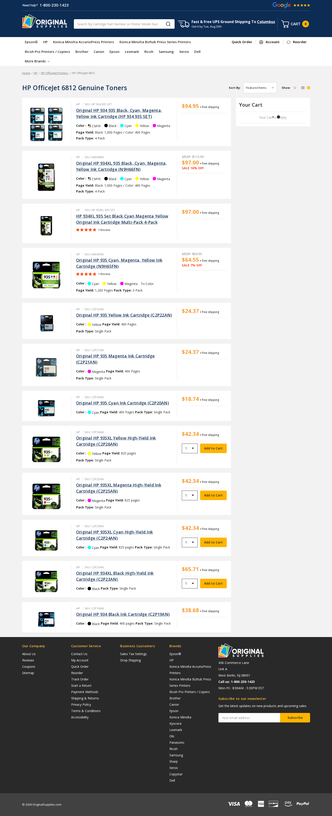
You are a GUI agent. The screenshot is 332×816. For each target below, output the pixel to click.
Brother (81, 51)
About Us (29, 654)
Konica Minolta (180, 717)
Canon (99, 51)
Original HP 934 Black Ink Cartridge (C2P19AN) (123, 614)
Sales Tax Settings (133, 654)
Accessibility (80, 717)
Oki (171, 736)
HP (45, 42)
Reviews (28, 660)
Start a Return (81, 685)
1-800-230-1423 (54, 5)
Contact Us (79, 654)
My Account (80, 660)
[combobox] (124, 24)
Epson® (31, 42)
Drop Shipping (130, 660)
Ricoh (148, 51)
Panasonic (177, 742)
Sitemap (28, 673)
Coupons (28, 666)
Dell (197, 51)
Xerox (184, 51)
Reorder (77, 673)
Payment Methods (84, 692)
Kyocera (175, 723)
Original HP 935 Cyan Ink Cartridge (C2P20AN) (122, 403)
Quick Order (80, 666)
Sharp (173, 761)
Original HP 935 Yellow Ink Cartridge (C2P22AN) (124, 315)
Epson (114, 51)
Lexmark (132, 51)
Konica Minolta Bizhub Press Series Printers (155, 42)
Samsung (166, 51)
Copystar (175, 774)
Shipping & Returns (85, 698)
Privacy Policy (81, 704)
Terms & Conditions (86, 711)
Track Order (80, 679)
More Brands (36, 61)
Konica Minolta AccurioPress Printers (83, 42)
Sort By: (235, 88)
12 (294, 88)
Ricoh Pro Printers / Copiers (47, 51)
